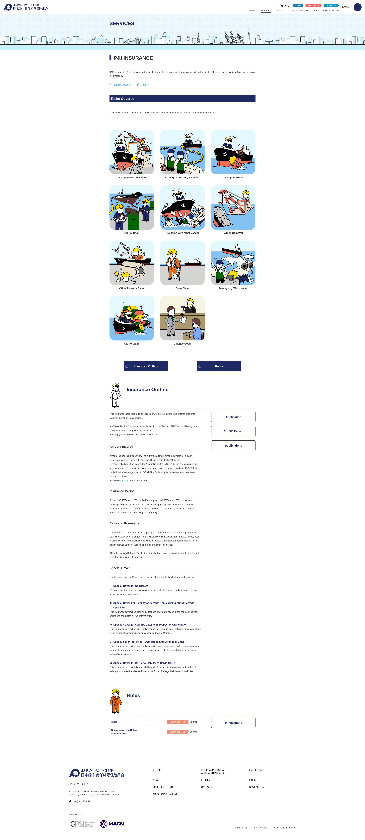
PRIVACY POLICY (260, 827)
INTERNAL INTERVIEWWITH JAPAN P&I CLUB (212, 771)
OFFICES (205, 779)
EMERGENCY (313, 5)
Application (233, 417)
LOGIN (345, 7)
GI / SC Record (233, 431)
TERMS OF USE (241, 827)
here (123, 480)
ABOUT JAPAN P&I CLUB (326, 10)
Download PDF (178, 722)
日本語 (298, 5)
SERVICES (266, 10)
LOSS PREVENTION (298, 10)
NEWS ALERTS (256, 786)
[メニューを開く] (358, 7)
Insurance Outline (123, 85)
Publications (233, 445)
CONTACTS (331, 5)
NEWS (280, 10)
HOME (252, 10)
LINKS (252, 779)
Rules (145, 85)
